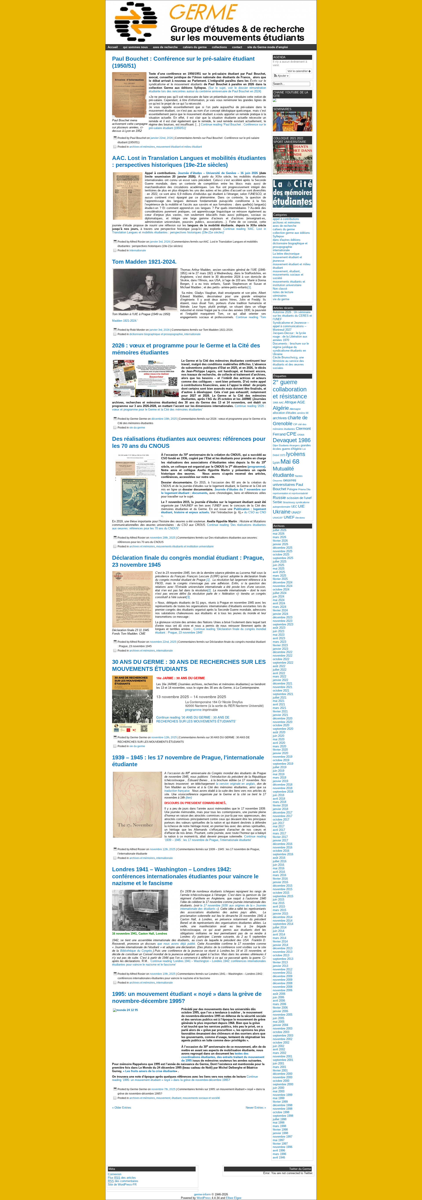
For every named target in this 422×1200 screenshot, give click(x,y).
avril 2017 (279, 829)
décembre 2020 (282, 718)
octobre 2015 (281, 892)
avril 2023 (279, 638)
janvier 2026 (280, 544)
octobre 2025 (281, 554)
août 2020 (279, 732)
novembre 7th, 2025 (163, 1089)
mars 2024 (279, 606)
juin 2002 (278, 1046)
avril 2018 (279, 798)
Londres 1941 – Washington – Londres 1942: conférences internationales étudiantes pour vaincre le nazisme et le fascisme (185, 876)
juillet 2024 (279, 593)
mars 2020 (279, 746)
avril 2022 (279, 673)
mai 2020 (278, 739)
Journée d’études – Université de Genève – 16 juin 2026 (218, 173)
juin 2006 (278, 997)
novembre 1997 (282, 1136)
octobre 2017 (281, 819)
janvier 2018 (280, 809)
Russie (279, 497)
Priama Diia (304, 489)
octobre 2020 (281, 725)
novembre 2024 (282, 586)
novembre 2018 (282, 788)
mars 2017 (279, 833)
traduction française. (177, 790)
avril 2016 (279, 871)
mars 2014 (279, 938)
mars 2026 (279, 537)
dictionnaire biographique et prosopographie (156, 334)
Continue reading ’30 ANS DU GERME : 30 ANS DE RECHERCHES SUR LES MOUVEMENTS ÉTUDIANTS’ (196, 719)
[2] (209, 590)
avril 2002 (279, 1049)
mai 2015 (278, 903)
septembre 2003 (283, 1035)
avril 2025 (279, 572)
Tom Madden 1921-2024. (144, 261)
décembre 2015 (282, 885)
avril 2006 (279, 1000)
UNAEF (296, 512)
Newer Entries (256, 1107)
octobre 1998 (281, 1112)
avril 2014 (279, 934)
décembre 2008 (282, 983)
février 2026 (280, 540)
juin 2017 (278, 823)
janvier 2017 (280, 840)
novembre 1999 (282, 1095)
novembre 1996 (282, 1147)
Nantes (299, 476)
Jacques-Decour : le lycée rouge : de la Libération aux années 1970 (290, 336)
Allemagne (295, 409)
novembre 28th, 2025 (162, 537)
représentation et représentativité (290, 493)
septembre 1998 (283, 1115)
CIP (295, 424)
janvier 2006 (280, 1011)
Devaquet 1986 (292, 440)
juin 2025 (278, 565)
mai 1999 (278, 1098)
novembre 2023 (282, 621)
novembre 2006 (282, 990)
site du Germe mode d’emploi (267, 47)
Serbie (277, 502)
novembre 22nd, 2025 (163, 641)
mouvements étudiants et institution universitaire (185, 546)
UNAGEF (278, 517)
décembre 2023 (282, 617)
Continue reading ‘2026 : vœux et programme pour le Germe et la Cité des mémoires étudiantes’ (189, 407)
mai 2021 (278, 701)
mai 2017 (278, 826)
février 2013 (280, 962)
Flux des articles (122, 1177)
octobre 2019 (281, 760)
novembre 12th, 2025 (164, 737)
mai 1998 (278, 1122)
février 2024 (280, 610)
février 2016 (280, 878)
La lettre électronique (286, 253)
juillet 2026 (279, 530)
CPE (291, 434)
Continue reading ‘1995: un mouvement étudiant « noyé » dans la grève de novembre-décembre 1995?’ (185, 1078)
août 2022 (279, 666)
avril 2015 (279, 906)
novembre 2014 (282, 920)
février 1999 (280, 1101)
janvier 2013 (280, 966)
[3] (188, 597)
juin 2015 (278, 899)
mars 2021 (279, 708)
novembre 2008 (282, 986)
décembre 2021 (282, 683)
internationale (137, 250)
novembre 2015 (282, 889)
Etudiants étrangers (289, 445)
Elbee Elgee (233, 1198)
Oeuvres (277, 480)
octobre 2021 (281, 690)
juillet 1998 (279, 1119)
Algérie (281, 408)
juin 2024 (278, 596)
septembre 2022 (283, 662)
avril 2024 (279, 603)
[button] (281, 76)
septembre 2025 (283, 558)
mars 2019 (279, 777)
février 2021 (280, 711)
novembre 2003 (282, 1028)
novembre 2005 (282, 1014)
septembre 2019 (283, 763)
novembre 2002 (282, 1039)
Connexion (114, 1174)
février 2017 (280, 837)
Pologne (292, 489)
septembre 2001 (283, 1060)
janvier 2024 (280, 613)
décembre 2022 (282, 652)
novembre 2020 (282, 722)
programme (193, 709)
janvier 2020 (280, 753)
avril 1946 (279, 1157)
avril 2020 (279, 742)
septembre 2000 (283, 1084)
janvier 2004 (280, 1025)
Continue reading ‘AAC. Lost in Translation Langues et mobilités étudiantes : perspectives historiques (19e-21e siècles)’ (189, 230)
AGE (301, 402)
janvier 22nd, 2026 (162, 137)
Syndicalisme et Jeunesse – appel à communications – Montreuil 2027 (291, 326)
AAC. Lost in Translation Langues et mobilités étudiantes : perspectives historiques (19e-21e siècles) (189, 161)
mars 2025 (279, 575)
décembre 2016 (282, 844)
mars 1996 (279, 1154)
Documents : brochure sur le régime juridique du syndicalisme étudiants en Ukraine (291, 349)
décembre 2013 (282, 948)
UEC (294, 506)
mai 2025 (278, 568)
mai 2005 (278, 1021)
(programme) (256, 466)
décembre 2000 (282, 1073)
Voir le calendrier (297, 71)
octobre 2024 (281, 589)
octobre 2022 (281, 659)
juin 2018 (278, 795)
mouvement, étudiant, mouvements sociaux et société (188, 1098)
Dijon (275, 445)
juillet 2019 (279, 767)
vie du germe (137, 427)
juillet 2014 (279, 927)
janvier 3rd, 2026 (160, 241)
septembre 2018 (283, 791)
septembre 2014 (283, 924)
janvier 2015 (280, 913)
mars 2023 (279, 641)
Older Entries (121, 1107)
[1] (249, 287)
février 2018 (280, 805)
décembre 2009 (282, 976)
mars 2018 (279, 802)
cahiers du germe (195, 47)
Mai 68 (289, 461)
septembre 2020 (283, 728)
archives (280, 418)
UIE (301, 506)
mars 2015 (279, 910)
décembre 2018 (282, 784)
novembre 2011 (282, 972)
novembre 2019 (282, 756)
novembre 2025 (282, 551)
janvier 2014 (280, 945)
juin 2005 (278, 1018)
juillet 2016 (279, 861)
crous (300, 434)
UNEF (289, 517)
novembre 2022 (282, 655)
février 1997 (280, 1143)
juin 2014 (278, 931)
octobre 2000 (281, 1080)
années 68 (302, 413)
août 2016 (279, 857)
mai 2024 (278, 600)
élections (300, 517)
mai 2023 (278, 634)
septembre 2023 (283, 624)
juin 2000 (278, 1087)
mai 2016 (278, 868)
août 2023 (279, 627)
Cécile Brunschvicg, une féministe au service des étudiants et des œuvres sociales (288, 363)
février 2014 (280, 941)
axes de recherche (165, 47)
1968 (275, 402)
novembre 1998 (282, 1108)
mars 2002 (279, 1053)
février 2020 (280, 749)
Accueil (113, 47)
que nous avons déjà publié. (176, 943)
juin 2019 (278, 770)
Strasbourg (289, 502)
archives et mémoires (142, 146)
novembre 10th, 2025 (162, 973)
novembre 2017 (282, 816)
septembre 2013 (283, 958)
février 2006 (280, 1007)
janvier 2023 (280, 648)
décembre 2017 (282, 812)
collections (219, 47)
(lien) (188, 797)
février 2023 (280, 645)
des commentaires (123, 1181)
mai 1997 (278, 1140)
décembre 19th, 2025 (164, 418)
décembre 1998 (282, 1105)
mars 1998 (279, 1126)
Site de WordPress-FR (122, 1184)
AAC (281, 402)
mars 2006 (279, 1004)
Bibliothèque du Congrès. (136, 950)
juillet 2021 (279, 697)
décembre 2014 (282, 917)
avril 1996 (279, 1150)
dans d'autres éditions (286, 239)
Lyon (276, 462)
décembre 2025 (282, 547)
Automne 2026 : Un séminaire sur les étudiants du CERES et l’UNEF (292, 315)
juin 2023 (278, 631)
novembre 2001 (282, 1056)
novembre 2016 (282, 847)
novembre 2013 (282, 951)
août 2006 (279, 993)
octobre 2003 (281, 1032)
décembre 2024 (282, 582)
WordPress (204, 1198)
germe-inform (202, 1194)
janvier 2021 (280, 715)
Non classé (280, 288)
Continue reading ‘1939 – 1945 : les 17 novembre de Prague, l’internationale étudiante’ (215, 838)
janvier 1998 (280, 1133)
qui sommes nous (135, 47)
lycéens (295, 454)
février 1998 (280, 1129)
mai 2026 (278, 533)
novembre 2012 (282, 969)
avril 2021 (279, 704)
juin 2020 (278, 735)
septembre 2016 (283, 854)
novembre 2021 (282, 687)
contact (237, 47)
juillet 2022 (279, 669)
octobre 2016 (281, 850)
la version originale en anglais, (235, 783)
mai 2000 (278, 1091)
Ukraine (282, 512)
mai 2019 (278, 774)
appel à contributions (286, 219)
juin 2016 (278, 864)
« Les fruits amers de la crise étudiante (149, 1071)
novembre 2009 (282, 979)
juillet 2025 (279, 561)
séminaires (280, 295)
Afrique (290, 402)
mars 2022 (279, 676)
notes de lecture (283, 292)
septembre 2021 (283, 694)
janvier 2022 (280, 680)
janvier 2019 (280, 781)
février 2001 (280, 1070)
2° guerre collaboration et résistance (290, 389)
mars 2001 (279, 1067)
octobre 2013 (281, 955)
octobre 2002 (281, 1042)
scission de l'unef (299, 498)
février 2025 (280, 579)
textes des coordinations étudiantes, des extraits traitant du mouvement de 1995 (222, 1057)
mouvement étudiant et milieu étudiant (179, 146)
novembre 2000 (282, 1077)
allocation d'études (284, 412)
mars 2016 (279, 875)
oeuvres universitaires (284, 482)
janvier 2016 (280, 882)
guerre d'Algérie (292, 448)
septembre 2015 (283, 896)
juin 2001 (278, 1063)
